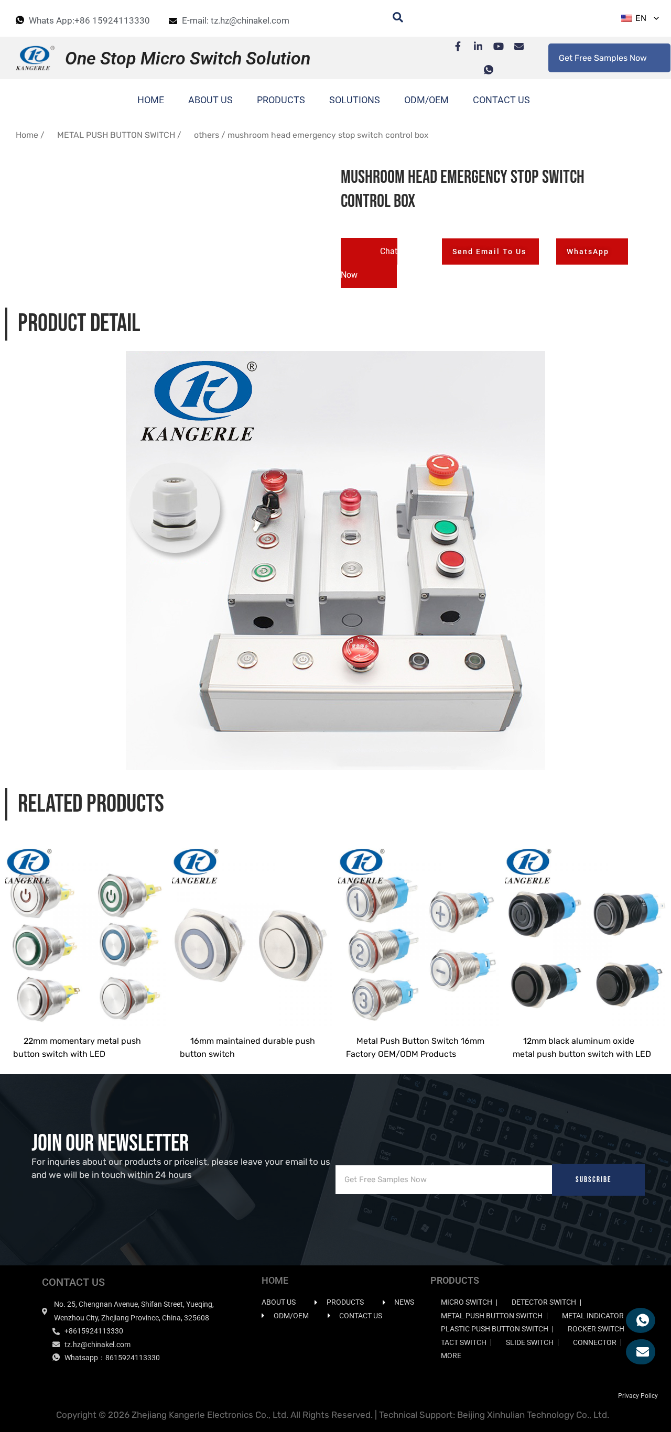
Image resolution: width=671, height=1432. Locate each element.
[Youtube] (493, 46)
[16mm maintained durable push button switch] (252, 929)
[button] (369, 263)
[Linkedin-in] (472, 46)
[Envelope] (513, 46)
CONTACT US (501, 99)
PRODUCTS (281, 99)
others (206, 135)
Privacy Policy (638, 1396)
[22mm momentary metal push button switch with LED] (86, 929)
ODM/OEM (426, 99)
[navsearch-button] (392, 18)
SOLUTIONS (354, 99)
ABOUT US (210, 99)
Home (27, 135)
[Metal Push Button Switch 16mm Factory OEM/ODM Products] (419, 929)
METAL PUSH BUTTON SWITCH (116, 135)
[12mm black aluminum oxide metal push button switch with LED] (585, 929)
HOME (150, 99)
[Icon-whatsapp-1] (483, 69)
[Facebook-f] (452, 46)
